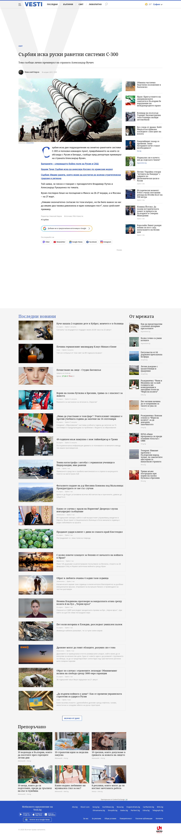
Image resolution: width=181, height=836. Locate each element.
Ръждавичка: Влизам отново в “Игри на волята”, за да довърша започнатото (151, 420)
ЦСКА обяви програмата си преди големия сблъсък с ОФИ (151, 437)
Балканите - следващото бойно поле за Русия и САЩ (70, 163)
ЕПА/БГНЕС (30, 143)
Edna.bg (146, 810)
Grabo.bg (124, 810)
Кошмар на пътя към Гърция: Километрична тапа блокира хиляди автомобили (149, 116)
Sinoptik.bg (112, 810)
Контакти (159, 819)
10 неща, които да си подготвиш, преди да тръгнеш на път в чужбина (35, 788)
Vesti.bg (33, 4)
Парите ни (60, 561)
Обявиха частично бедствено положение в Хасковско (149, 84)
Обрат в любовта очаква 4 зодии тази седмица (82, 578)
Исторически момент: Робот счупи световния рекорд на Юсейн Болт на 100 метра (150, 193)
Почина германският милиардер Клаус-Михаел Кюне (86, 346)
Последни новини (37, 316)
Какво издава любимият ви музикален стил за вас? (70, 786)
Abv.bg (75, 807)
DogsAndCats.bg (133, 807)
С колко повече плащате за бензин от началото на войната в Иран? (90, 556)
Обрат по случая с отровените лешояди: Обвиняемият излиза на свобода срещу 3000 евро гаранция (87, 672)
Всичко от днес (72, 718)
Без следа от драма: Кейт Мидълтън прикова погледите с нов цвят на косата (149, 130)
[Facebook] (162, 822)
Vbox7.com (85, 807)
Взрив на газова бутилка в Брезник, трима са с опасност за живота (90, 394)
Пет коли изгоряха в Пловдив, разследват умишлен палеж (89, 624)
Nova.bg (120, 807)
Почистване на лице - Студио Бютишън (79, 369)
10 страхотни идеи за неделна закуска (71, 753)
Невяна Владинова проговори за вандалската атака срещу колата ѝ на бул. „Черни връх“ (89, 602)
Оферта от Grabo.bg (63, 373)
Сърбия (45, 219)
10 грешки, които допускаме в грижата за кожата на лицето (108, 753)
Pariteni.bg (135, 810)
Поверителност (126, 819)
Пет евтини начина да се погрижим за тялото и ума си (150, 403)
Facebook (93, 242)
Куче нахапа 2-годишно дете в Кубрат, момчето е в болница (90, 323)
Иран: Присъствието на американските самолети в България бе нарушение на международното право (149, 101)
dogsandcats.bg (142, 163)
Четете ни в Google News (40, 820)
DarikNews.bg (108, 807)
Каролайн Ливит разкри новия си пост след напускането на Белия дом (149, 228)
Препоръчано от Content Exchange (113, 799)
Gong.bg (95, 807)
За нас (85, 819)
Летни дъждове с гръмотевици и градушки (149, 368)
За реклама (96, 819)
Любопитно (95, 4)
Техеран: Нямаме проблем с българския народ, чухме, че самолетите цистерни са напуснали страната (152, 456)
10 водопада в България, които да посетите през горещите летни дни (35, 755)
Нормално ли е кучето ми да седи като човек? (148, 158)
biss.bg (139, 151)
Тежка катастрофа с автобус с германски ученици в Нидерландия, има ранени (86, 464)
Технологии (60, 651)
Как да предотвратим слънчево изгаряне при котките (151, 326)
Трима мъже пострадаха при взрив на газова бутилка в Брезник (150, 474)
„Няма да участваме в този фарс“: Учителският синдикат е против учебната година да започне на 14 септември (89, 417)
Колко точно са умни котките (151, 339)
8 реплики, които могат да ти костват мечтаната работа (108, 786)
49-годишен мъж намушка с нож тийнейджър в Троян (87, 439)
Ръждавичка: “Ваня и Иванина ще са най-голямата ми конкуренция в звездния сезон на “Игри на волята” (151, 386)
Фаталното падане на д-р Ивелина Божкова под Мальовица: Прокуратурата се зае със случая (90, 487)
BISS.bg (160, 807)
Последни (52, 4)
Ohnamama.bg (99, 810)
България (68, 4)
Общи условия (110, 819)
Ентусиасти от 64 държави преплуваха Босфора (151, 354)
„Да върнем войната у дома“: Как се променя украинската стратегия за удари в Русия (89, 695)
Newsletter (61, 242)
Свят (81, 4)
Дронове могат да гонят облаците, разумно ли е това (86, 647)
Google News (77, 242)
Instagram (107, 242)
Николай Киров (32, 72)
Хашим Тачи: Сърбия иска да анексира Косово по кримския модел (77, 169)
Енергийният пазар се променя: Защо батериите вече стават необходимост (148, 144)
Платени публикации (143, 819)
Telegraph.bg (157, 810)
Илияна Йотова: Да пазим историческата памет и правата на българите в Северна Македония (148, 211)
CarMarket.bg (148, 807)
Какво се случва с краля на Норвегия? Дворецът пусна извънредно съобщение (87, 510)
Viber (48, 242)
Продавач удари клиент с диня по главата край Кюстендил (90, 531)
